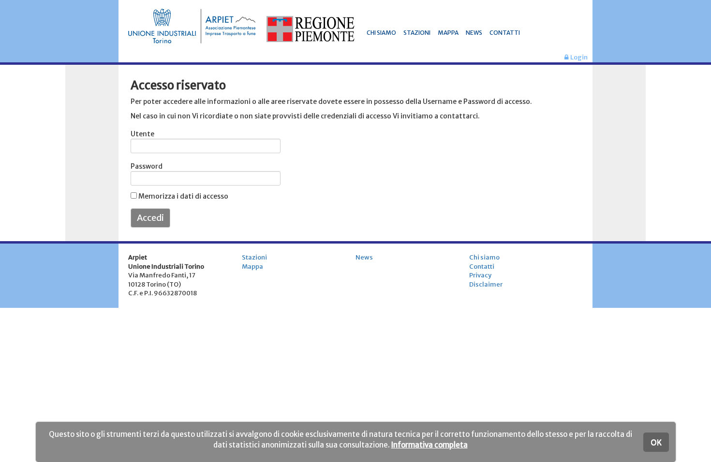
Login (578, 57)
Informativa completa (429, 444)
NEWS (474, 32)
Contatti (481, 266)
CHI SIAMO (381, 32)
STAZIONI (416, 32)
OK (656, 442)
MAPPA (448, 32)
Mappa (252, 266)
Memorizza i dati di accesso (182, 196)
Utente (142, 134)
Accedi (150, 217)
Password (143, 166)
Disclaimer (486, 284)
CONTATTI (504, 32)
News (364, 257)
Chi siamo (484, 257)
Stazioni (254, 257)
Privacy (480, 275)
